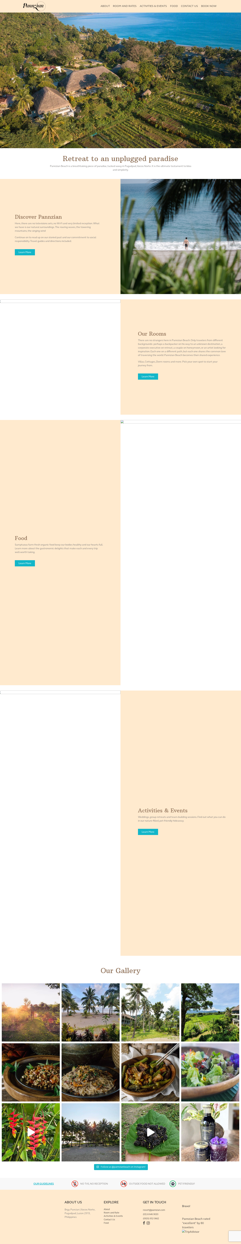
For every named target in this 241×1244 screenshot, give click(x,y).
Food (106, 1223)
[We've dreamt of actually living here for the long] (150, 1012)
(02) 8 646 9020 (150, 1214)
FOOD (174, 6)
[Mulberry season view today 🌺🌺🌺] (150, 1132)
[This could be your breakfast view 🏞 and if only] (91, 1012)
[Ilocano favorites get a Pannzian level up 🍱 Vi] (150, 1072)
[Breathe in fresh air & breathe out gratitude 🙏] (210, 1012)
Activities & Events (113, 1216)
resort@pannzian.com (154, 1210)
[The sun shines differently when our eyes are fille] (31, 1012)
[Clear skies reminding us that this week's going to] (91, 1132)
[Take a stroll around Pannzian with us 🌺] (31, 1132)
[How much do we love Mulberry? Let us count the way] (210, 1132)
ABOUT (105, 6)
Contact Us (109, 1219)
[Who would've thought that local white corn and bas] (31, 1072)
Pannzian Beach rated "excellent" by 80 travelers (196, 1223)
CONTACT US (189, 6)
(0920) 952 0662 (151, 1218)
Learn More (25, 252)
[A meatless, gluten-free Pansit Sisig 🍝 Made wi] (91, 1072)
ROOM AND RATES (125, 6)
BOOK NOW (208, 6)
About (107, 1209)
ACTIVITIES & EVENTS (153, 6)
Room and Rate (111, 1212)
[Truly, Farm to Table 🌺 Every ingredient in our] (210, 1072)
